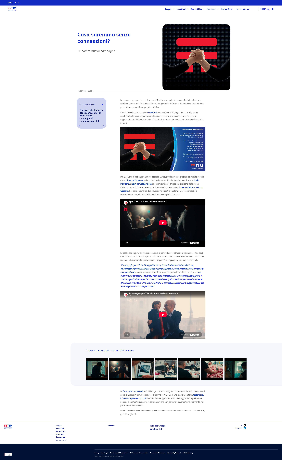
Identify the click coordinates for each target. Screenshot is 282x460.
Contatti (111, 426)
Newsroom (211, 9)
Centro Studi (60, 437)
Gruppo (168, 9)
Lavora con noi (61, 440)
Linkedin (239, 428)
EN (273, 9)
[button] (80, 125)
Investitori (181, 9)
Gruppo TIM (12, 3)
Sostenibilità (196, 9)
